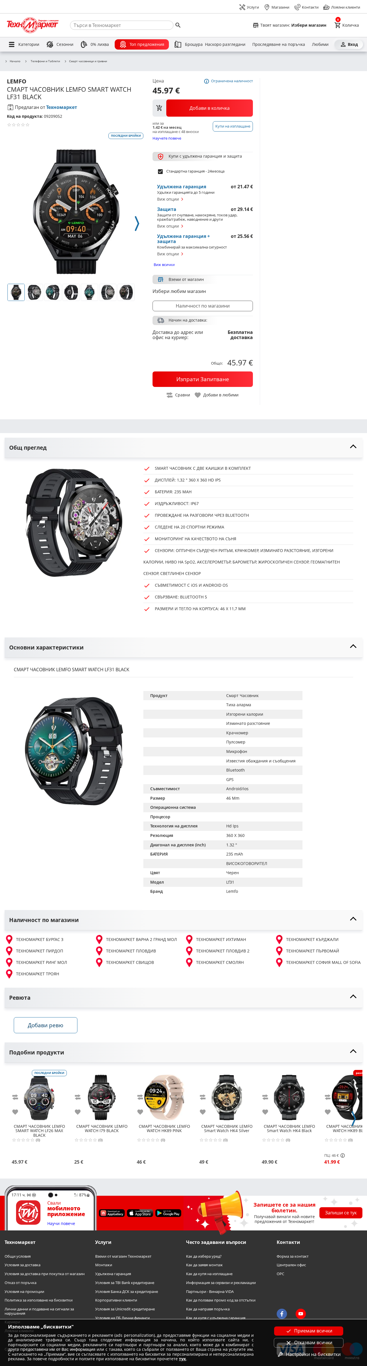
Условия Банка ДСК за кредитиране (126, 1291)
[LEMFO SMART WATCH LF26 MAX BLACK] (39, 1095)
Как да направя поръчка (208, 1309)
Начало (15, 61)
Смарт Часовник (242, 695)
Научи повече (61, 1223)
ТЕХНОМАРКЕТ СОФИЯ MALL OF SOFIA (323, 962)
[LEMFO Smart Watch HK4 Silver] (227, 1095)
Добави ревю (45, 1025)
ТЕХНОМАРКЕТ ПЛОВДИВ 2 (222, 951)
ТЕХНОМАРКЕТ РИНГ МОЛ (41, 962)
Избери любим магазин (179, 291)
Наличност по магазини (203, 306)
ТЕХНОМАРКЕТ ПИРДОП (39, 951)
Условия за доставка (22, 1265)
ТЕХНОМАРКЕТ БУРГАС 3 (39, 939)
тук (182, 1358)
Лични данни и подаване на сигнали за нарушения (39, 1311)
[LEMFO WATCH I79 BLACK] (102, 1095)
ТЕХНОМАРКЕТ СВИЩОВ (130, 962)
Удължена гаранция (113, 1274)
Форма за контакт (293, 1256)
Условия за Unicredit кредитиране (125, 1309)
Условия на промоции (24, 1291)
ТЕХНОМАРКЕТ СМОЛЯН (220, 962)
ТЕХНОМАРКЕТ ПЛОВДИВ (131, 951)
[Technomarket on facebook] (282, 1314)
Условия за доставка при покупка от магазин (45, 1274)
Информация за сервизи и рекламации (221, 1283)
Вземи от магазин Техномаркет (123, 1256)
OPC (280, 1274)
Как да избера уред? (204, 1256)
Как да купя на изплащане (209, 1274)
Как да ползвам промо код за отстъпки (220, 1300)
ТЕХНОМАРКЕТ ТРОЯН (37, 973)
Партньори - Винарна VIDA (210, 1291)
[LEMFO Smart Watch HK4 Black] (289, 1095)
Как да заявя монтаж (204, 1265)
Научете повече (167, 138)
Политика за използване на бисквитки (39, 1300)
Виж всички (164, 264)
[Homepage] (32, 25)
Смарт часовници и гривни (88, 61)
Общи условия (18, 1256)
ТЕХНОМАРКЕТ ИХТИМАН (221, 939)
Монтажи (103, 1265)
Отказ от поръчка (20, 1283)
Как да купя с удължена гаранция (215, 1318)
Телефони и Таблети (45, 61)
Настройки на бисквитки (313, 1354)
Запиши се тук (341, 1213)
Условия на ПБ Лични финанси (122, 1318)
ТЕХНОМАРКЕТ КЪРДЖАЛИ (312, 939)
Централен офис (291, 1265)
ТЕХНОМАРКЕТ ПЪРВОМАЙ (312, 951)
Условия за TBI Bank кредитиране (124, 1283)
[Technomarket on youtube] (301, 1314)
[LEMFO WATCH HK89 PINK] (164, 1095)
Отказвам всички (313, 1342)
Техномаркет (61, 107)
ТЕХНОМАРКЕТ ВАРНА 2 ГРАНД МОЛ (141, 939)
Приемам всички (313, 1331)
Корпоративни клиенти (116, 1300)
